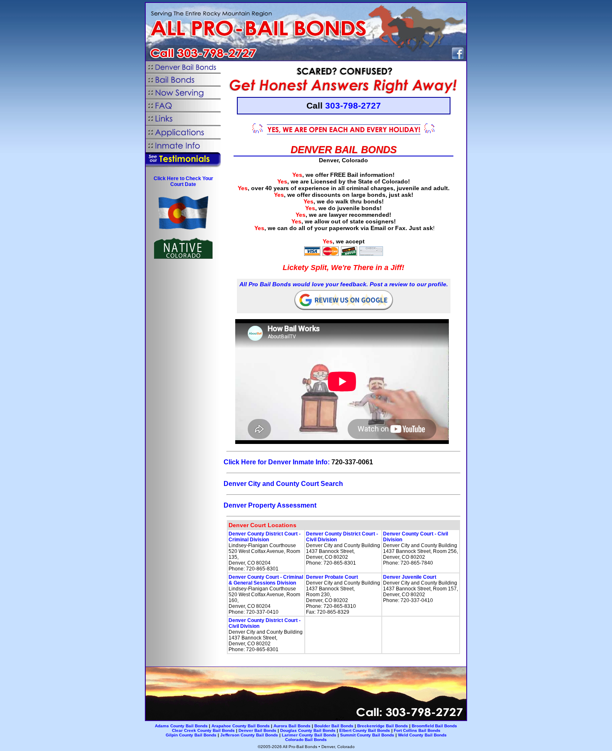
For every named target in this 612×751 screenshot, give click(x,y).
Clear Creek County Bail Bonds (203, 730)
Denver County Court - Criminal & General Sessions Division (266, 580)
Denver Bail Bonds (257, 730)
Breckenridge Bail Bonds (382, 726)
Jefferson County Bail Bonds (249, 735)
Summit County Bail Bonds (367, 735)
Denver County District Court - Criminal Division (265, 537)
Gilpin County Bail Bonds (191, 735)
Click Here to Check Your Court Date (183, 181)
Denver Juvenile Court (409, 577)
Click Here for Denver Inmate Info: (277, 462)
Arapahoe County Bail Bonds (240, 726)
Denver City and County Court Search (283, 483)
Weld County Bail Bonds (422, 735)
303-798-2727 (353, 105)
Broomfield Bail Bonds (434, 726)
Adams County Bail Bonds (181, 726)
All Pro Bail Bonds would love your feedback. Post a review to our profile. (343, 284)
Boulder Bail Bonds (333, 726)
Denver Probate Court (332, 577)
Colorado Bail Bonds (306, 739)
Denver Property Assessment (270, 505)
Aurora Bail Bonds (292, 726)
